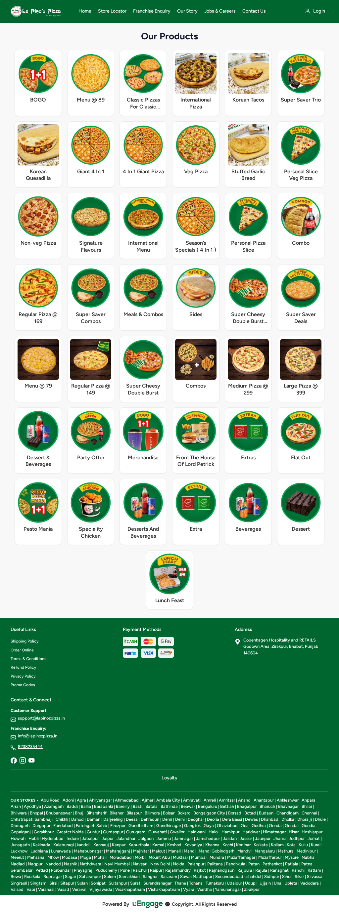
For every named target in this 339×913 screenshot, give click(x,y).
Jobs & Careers (220, 11)
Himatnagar (274, 831)
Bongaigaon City (209, 812)
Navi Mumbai (117, 863)
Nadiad (18, 863)
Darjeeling (113, 819)
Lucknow (19, 851)
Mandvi (244, 851)
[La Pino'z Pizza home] (41, 11)
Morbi (140, 857)
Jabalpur (90, 838)
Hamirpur (230, 831)
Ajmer (147, 800)
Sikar (299, 876)
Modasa (69, 857)
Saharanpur (90, 876)
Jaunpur (262, 838)
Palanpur (195, 863)
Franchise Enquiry (151, 11)
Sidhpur (271, 876)
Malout (158, 851)
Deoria (213, 819)
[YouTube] (31, 761)
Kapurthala (138, 844)
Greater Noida (70, 831)
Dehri (167, 819)
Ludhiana (39, 851)
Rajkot (200, 870)
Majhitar (141, 851)
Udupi (251, 883)
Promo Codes (23, 685)
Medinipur (306, 851)
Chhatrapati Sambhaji (32, 819)
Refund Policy (23, 667)
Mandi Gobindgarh (216, 851)
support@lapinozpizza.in (41, 718)
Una (277, 883)
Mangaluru (265, 851)
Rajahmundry (178, 870)
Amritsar (227, 800)
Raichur (140, 870)
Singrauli (19, 883)
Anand (244, 800)
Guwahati (157, 831)
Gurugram (135, 831)
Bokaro (183, 812)
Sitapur (67, 883)
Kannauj (101, 844)
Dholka (287, 819)
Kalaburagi (63, 844)
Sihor (287, 876)
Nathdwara (90, 863)
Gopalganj (21, 831)
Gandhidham (140, 825)
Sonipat (98, 883)
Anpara (308, 800)
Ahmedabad (127, 800)
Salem (110, 876)
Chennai (309, 812)
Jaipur (108, 838)
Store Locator (112, 11)
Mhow (53, 857)
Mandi (190, 851)
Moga (85, 857)
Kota (291, 844)
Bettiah (227, 806)
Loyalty (169, 778)
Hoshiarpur (312, 831)
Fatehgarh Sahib (91, 825)
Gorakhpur (44, 831)
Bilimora (152, 812)
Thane (180, 883)
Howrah (18, 838)
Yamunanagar (228, 889)
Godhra (259, 825)
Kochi (227, 844)
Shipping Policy (24, 641)
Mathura (286, 851)
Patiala (291, 863)
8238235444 (30, 746)
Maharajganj (118, 851)
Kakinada (41, 844)
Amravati (192, 800)
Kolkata (261, 844)
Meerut (17, 857)
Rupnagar (52, 876)
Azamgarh (54, 806)
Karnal (158, 844)
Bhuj (79, 812)
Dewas (251, 819)
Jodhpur (297, 838)
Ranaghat (279, 870)
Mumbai (199, 857)
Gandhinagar (168, 825)
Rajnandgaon (221, 870)
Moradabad (121, 857)
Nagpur (35, 863)
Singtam (38, 883)
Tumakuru (215, 883)
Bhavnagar (288, 806)
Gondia (308, 825)
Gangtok (192, 825)
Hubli (33, 838)
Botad (250, 812)
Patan (254, 863)
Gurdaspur (113, 831)
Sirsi (53, 883)
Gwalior (177, 831)
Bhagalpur (247, 806)
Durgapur (41, 825)
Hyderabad (53, 838)
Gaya (209, 825)
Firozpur (117, 825)
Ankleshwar (288, 800)
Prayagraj (83, 870)
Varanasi (46, 889)
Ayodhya (32, 806)
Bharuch (267, 806)
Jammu (164, 838)
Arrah (16, 806)
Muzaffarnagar (241, 857)
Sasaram (169, 876)
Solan (82, 883)
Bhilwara (19, 812)
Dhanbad (269, 819)
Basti (137, 806)
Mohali (100, 857)
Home (84, 11)
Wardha (204, 889)
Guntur (93, 831)
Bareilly (123, 806)
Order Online (22, 650)
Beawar (188, 806)
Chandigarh (287, 812)
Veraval (79, 889)
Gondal (292, 825)
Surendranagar (157, 883)
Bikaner (116, 812)
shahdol (253, 876)
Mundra (217, 857)
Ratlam (314, 870)
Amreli (210, 800)
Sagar (70, 876)
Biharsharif (96, 812)
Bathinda (169, 806)
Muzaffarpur (270, 857)
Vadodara (309, 883)
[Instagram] (22, 761)
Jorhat (314, 838)
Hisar (294, 831)
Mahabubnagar (88, 851)
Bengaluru (207, 806)
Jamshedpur (208, 838)
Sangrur (150, 876)
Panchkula (235, 863)
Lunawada (61, 851)
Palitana (215, 863)
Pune (125, 870)
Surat (135, 883)
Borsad (234, 812)
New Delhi (160, 863)
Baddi (72, 806)
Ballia (86, 806)
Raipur (156, 870)
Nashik (70, 863)
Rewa (16, 876)
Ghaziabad (227, 825)
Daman (93, 819)
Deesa (132, 819)
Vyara (188, 889)
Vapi (30, 889)
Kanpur (118, 844)
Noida (178, 863)
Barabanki (103, 806)
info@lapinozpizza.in (37, 735)
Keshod (174, 844)
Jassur (246, 838)
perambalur (21, 870)
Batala (151, 806)
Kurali (316, 844)
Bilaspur (134, 812)
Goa (245, 825)
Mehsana (35, 857)
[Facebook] (14, 761)
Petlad (41, 870)
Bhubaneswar (59, 812)
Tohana (196, 883)
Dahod (77, 819)
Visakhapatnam (130, 889)
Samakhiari (129, 876)
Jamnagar (183, 838)
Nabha (308, 857)
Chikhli (62, 819)
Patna (307, 863)
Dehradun (150, 819)
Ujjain (265, 883)
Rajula (261, 870)
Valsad (17, 889)
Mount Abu (159, 857)
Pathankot (272, 863)
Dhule (320, 819)
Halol (213, 831)
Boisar (168, 812)
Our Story (187, 11)
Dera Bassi (232, 819)
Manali (174, 851)
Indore (73, 838)
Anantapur (264, 800)
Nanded (53, 863)
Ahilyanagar (100, 800)
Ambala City (168, 800)
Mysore (292, 857)
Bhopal (36, 812)
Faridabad (63, 825)
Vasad (63, 889)
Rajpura (244, 870)
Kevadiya (193, 844)
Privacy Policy (23, 676)
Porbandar (61, 870)
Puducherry (106, 870)
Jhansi (279, 838)
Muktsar (180, 857)
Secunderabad (229, 876)
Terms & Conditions (28, 658)
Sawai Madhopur (196, 876)
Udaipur (234, 883)
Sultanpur (118, 883)
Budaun (266, 812)
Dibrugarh (20, 825)
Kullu (303, 844)
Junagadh (20, 844)
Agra (81, 800)
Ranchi (298, 870)
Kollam (277, 844)
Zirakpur (252, 889)
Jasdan (230, 838)
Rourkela (32, 876)
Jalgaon (146, 838)
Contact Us (254, 11)
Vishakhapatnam (164, 889)
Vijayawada (100, 889)
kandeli (83, 844)
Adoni (68, 800)
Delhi (180, 819)
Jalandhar (126, 838)
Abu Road (50, 800)
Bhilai (307, 806)
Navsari (140, 863)
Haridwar (251, 831)
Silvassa (314, 876)
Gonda (275, 825)
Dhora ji (304, 819)
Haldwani (196, 831)
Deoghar (196, 819)
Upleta (290, 883)
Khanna (212, 844)
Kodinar (243, 844)
